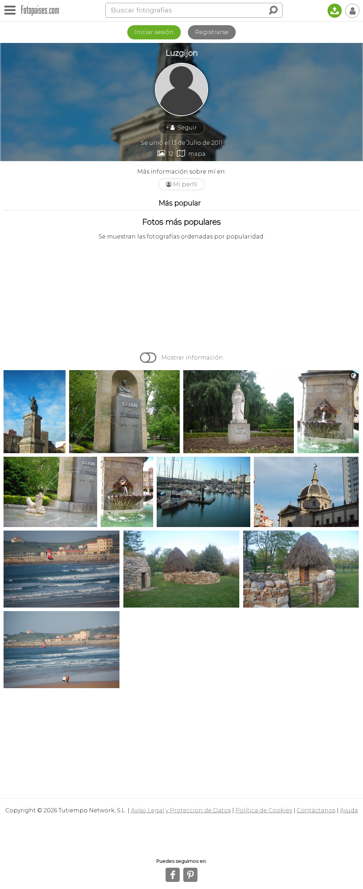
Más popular (179, 203)
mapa (191, 153)
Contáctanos (316, 810)
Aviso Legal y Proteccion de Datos (181, 810)
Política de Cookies (263, 810)
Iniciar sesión (154, 32)
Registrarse (212, 32)
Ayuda (349, 810)
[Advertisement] (181, 295)
